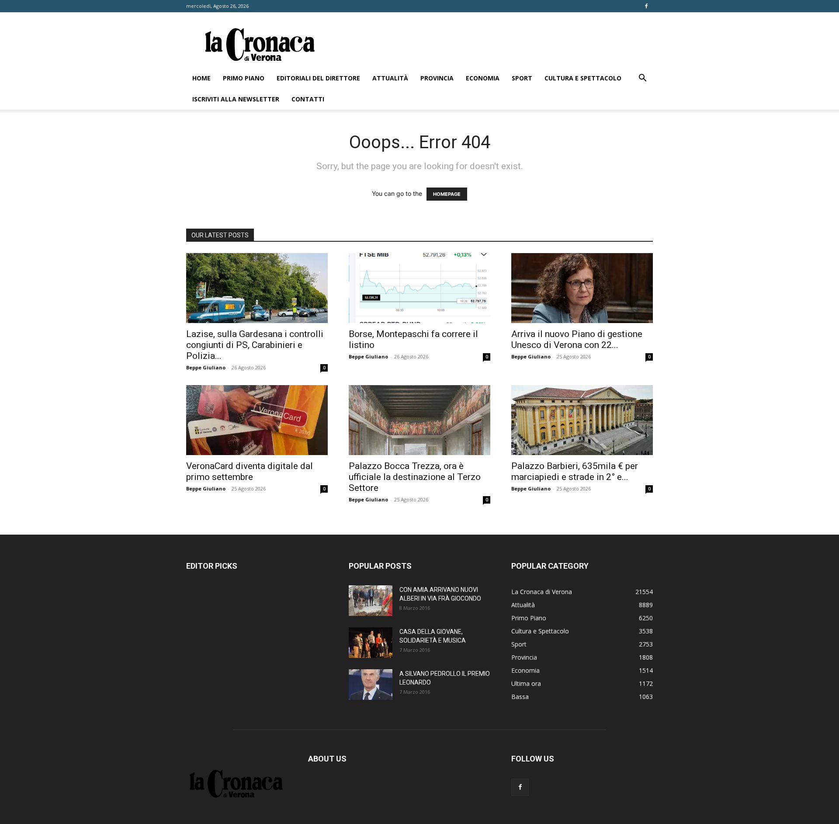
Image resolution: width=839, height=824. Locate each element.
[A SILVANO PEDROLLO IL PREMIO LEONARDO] (370, 684)
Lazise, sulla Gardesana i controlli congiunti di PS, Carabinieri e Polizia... (254, 345)
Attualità (390, 78)
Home (201, 78)
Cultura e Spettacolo (582, 78)
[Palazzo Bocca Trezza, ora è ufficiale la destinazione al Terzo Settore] (419, 420)
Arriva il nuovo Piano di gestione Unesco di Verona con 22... (576, 339)
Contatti (307, 99)
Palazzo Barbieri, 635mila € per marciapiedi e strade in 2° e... (574, 471)
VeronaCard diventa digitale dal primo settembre (249, 471)
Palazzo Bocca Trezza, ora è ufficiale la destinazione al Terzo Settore (415, 477)
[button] (642, 79)
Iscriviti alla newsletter (235, 99)
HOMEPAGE (447, 194)
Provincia (437, 78)
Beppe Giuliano (205, 367)
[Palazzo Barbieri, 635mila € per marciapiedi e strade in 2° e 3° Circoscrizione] (582, 420)
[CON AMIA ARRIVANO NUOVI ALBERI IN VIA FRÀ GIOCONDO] (370, 600)
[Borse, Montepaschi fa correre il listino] (419, 288)
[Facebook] (646, 6)
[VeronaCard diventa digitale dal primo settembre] (257, 420)
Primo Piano (243, 78)
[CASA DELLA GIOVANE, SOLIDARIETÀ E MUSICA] (370, 642)
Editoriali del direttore (318, 78)
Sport (522, 78)
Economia (482, 78)
